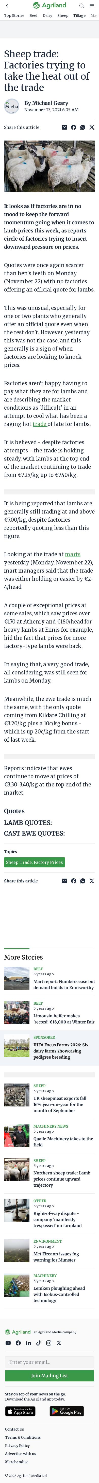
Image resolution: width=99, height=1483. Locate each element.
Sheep (62, 15)
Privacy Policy (17, 1445)
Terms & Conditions (23, 1437)
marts (72, 554)
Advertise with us (20, 1453)
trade (40, 424)
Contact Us (14, 1429)
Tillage (79, 15)
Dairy (47, 15)
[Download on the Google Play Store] (72, 1411)
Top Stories (14, 15)
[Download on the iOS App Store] (25, 1411)
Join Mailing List (49, 1376)
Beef (33, 15)
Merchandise (16, 1462)
